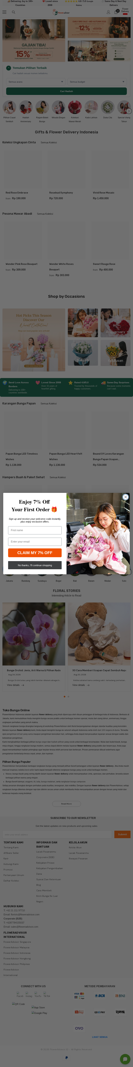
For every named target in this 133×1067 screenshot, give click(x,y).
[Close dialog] (125, 497)
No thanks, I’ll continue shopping (35, 565)
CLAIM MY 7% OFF (34, 553)
